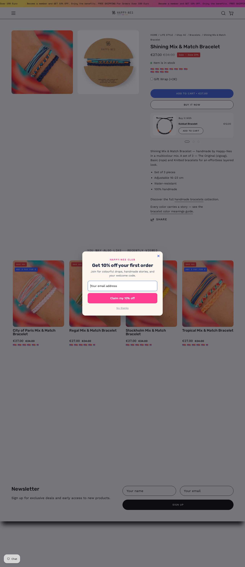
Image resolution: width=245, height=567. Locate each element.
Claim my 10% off (122, 298)
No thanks (122, 308)
